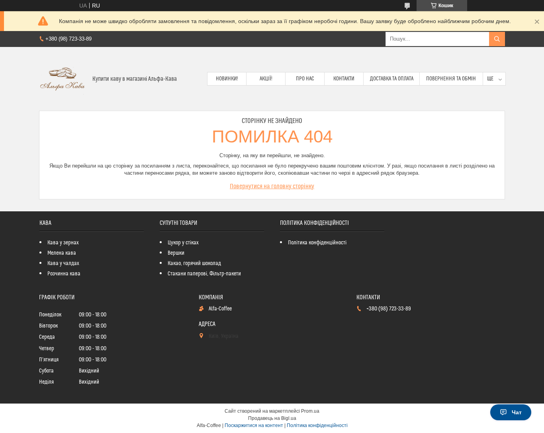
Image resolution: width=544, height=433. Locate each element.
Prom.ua (310, 411)
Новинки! (227, 79)
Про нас (305, 79)
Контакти (343, 79)
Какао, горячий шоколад (194, 263)
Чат (517, 412)
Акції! (266, 79)
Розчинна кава (63, 274)
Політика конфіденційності (317, 243)
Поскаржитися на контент (254, 425)
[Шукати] (497, 39)
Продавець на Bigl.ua (272, 418)
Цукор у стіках (183, 243)
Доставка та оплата (391, 79)
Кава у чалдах (63, 263)
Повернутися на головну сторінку (272, 186)
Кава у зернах (63, 243)
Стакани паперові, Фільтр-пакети (204, 274)
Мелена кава (61, 253)
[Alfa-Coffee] (62, 79)
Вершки (176, 253)
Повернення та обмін (451, 79)
